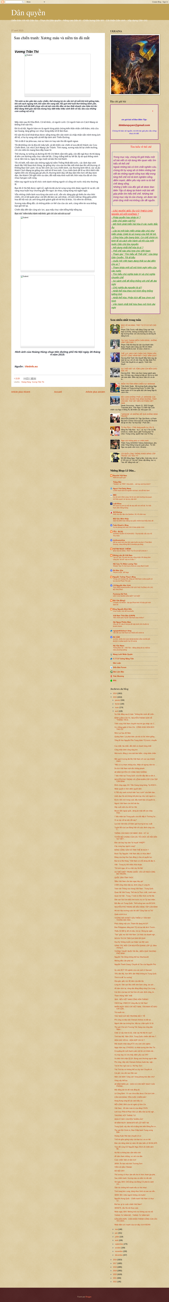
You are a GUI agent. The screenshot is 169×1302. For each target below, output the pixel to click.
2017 (115, 1263)
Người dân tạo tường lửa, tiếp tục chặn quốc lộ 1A (134, 1023)
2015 (115, 697)
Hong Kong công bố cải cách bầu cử (128, 1101)
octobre (118, 1248)
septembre (119, 1244)
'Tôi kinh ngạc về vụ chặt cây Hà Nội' (128, 868)
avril (117, 711)
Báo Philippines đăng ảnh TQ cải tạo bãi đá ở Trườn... (135, 927)
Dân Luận (117, 663)
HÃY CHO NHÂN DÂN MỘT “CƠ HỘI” (126, 596)
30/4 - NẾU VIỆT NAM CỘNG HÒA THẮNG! (131, 999)
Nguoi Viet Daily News (122, 489)
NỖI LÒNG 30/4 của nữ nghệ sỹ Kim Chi (130, 1104)
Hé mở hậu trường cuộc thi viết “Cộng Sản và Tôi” (133, 911)
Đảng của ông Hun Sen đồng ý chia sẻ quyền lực (133, 857)
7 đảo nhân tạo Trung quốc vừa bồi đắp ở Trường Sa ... (135, 817)
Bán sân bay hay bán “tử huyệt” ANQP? (129, 843)
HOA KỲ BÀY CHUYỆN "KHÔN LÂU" (128, 1119)
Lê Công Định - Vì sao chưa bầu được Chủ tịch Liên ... (135, 1093)
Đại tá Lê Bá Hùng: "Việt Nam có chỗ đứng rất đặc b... (135, 861)
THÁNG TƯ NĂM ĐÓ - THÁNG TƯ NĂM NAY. (132, 1215)
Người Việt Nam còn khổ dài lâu (126, 803)
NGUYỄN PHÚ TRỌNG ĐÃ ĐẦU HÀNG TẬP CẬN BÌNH (136, 907)
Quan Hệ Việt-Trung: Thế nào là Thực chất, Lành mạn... (135, 892)
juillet (117, 1237)
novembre (119, 1251)
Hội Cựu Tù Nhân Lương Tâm (125, 564)
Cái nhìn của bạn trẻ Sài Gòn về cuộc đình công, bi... (134, 992)
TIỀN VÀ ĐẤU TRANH (123, 1167)
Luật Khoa (117, 504)
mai (116, 1229)
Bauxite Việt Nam (120, 476)
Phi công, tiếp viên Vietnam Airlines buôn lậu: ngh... (134, 1062)
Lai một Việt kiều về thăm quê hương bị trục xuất (133, 824)
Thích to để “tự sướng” (123, 977)
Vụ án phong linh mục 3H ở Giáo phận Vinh (128, 527)
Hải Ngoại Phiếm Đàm (122, 622)
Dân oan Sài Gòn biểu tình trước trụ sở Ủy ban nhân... (135, 900)
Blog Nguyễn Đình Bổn (122, 609)
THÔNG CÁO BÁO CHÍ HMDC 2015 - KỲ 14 (131, 833)
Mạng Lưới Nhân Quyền (123, 654)
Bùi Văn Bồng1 (119, 601)
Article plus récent (20, 392)
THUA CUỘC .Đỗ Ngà (121, 572)
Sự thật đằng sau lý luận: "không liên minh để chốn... (134, 714)
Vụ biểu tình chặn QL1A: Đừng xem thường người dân (135, 1058)
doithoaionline (119, 540)
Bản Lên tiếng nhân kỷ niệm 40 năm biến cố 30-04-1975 (135, 1143)
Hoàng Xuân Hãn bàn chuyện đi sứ (127, 1136)
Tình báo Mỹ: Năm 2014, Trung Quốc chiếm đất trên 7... (136, 1036)
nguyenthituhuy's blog (122, 631)
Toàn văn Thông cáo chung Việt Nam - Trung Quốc (133, 889)
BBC (115, 495)
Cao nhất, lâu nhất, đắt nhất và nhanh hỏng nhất (132, 746)
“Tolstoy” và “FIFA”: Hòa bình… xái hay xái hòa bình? (132, 484)
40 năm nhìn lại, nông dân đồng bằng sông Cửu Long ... (135, 988)
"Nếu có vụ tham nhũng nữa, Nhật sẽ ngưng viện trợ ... (135, 765)
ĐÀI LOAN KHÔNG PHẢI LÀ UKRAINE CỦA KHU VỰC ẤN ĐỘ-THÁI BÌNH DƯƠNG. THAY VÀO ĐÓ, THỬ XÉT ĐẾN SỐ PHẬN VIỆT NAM (139, 400)
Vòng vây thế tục (121, 1080)
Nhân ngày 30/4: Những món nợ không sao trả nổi (133, 1212)
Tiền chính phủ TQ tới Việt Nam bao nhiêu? (128, 618)
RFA (114, 681)
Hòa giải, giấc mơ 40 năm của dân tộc (129, 981)
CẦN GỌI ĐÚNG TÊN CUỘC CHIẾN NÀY (130, 1097)
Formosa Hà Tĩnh (120, 594)
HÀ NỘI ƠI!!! (119, 1171)
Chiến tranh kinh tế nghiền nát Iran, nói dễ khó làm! (131, 491)
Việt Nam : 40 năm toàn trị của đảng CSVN (130, 1108)
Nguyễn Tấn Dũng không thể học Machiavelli (131, 957)
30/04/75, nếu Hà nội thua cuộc (126, 1208)
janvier (118, 700)
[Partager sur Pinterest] (35, 378)
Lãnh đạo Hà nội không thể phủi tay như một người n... (135, 796)
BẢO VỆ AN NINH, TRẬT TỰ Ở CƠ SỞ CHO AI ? (130, 551)
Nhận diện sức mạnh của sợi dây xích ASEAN (132, 1225)
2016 (115, 1260)
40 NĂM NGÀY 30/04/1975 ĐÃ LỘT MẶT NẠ (131, 1123)
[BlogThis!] (27, 378)
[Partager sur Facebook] (32, 378)
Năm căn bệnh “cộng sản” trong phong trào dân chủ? (134, 1077)
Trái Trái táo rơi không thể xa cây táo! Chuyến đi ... (134, 1069)
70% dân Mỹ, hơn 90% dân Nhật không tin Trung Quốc (135, 974)
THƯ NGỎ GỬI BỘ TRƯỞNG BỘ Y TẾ (129, 1016)
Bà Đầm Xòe (118, 570)
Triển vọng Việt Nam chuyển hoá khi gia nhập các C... (135, 724)
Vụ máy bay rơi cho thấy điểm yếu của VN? (131, 1055)
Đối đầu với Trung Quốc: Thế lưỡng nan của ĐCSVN (134, 903)
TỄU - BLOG (118, 532)
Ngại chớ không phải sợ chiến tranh (135, 441)
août (117, 1240)
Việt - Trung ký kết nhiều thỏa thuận (128, 865)
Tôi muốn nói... (120, 1012)
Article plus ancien (95, 392)
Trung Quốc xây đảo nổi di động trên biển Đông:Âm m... (135, 1126)
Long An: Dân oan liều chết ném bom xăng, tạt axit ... (134, 985)
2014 (115, 693)
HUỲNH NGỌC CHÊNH (122, 549)
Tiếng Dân (117, 482)
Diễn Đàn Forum (119, 667)
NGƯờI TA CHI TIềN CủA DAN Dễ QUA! (129, 938)
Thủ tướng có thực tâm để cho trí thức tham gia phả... (135, 1175)
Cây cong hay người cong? (124, 846)
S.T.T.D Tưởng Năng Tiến (123, 659)
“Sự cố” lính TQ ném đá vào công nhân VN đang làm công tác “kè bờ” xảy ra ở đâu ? (132, 558)
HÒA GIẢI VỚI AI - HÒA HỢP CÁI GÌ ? (129, 1040)
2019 (115, 1271)
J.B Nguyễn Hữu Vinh (122, 585)
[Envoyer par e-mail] (25, 378)
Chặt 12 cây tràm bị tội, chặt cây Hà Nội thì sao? (133, 1033)
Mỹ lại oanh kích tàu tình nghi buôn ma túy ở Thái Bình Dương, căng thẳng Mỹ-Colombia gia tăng (132, 543)
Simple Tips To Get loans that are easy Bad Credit (131, 566)
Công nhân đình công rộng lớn (126, 750)
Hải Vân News (118, 646)
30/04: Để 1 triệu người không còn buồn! (129, 1195)
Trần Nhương (118, 676)
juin (116, 1233)
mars (117, 707)
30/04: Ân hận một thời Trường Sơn (128, 1164)
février (117, 704)
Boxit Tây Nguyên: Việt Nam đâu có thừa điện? (132, 854)
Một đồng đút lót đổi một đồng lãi (127, 1090)
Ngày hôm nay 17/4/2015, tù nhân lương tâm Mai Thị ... (135, 1047)
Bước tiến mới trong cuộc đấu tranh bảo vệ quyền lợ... (135, 800)
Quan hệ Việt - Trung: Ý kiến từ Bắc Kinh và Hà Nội (134, 896)
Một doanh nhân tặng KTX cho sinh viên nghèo (132, 1044)
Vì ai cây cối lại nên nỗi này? (125, 820)
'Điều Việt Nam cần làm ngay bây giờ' (128, 881)
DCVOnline (117, 512)
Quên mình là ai (120, 914)
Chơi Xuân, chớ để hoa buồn (123, 611)
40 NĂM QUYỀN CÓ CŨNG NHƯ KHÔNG (130, 772)
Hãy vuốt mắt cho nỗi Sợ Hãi (125, 807)
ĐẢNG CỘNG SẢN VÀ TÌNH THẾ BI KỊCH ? (131, 850)
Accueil (58, 392)
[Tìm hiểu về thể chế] (135, 150)
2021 (115, 1278)
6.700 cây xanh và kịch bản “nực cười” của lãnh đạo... (135, 792)
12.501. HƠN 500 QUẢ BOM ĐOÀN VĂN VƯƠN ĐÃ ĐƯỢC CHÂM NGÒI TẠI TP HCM (131, 640)
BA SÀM (116, 637)
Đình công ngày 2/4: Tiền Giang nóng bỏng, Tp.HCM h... (136, 785)
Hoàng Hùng (26, 382)
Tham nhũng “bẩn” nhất (123, 996)
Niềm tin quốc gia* (119, 478)
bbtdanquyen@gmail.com (134, 125)
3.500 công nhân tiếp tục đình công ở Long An (132, 885)
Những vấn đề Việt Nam (122, 555)
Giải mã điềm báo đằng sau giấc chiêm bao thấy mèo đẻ (133, 521)
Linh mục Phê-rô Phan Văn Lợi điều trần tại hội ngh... (134, 1112)
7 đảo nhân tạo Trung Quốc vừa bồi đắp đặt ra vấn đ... (135, 776)
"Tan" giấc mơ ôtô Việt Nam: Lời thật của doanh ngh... (135, 935)
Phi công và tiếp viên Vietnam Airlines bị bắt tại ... (133, 1020)
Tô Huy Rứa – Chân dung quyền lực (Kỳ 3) (137, 427)
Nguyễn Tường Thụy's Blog (124, 577)
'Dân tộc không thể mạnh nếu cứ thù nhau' (130, 1188)
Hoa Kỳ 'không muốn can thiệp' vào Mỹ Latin (131, 942)
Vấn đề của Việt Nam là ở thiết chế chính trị (128, 633)
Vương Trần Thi (38, 382)
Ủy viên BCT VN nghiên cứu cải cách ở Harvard (132, 970)
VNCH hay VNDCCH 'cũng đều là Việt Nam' (131, 1003)
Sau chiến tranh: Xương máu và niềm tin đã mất (133, 1178)
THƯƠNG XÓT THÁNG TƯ (125, 1115)
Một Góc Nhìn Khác (121, 519)
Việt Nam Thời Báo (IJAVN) (124, 616)
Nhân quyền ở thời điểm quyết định (128, 789)
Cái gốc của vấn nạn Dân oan (125, 1073)
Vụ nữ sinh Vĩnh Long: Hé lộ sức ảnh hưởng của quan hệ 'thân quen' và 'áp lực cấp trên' (132, 498)
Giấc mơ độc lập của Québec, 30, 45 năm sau (129, 514)
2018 (115, 1267)
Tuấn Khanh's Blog (120, 525)
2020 (115, 1274)
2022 (115, 1282)
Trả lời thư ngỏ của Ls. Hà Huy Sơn (128, 1066)
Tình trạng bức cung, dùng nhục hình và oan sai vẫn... (135, 1191)
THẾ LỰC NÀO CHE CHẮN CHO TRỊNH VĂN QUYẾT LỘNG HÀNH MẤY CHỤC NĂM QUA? (139, 354)
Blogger (88, 1297)
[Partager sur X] (30, 378)
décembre (119, 1255)
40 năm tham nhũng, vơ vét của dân (128, 1156)
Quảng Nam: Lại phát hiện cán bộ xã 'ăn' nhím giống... (135, 737)
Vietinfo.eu (31, 366)
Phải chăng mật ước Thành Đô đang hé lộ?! (131, 924)
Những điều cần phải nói (123, 961)
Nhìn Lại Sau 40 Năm (122, 733)
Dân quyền (28, 12)
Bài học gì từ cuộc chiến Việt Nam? (128, 1204)
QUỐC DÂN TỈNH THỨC (123, 878)
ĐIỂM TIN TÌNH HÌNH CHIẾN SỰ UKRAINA (138, 384)
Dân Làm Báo (118, 672)
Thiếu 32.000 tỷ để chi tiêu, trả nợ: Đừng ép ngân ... (134, 931)
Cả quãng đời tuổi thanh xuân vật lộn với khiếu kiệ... (134, 1051)
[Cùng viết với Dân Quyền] (134, 117)
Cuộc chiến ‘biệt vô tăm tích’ (125, 1160)
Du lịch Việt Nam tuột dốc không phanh (129, 768)
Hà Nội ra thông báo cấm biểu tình (127, 1153)
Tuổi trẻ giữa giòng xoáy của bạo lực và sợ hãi (132, 1139)
